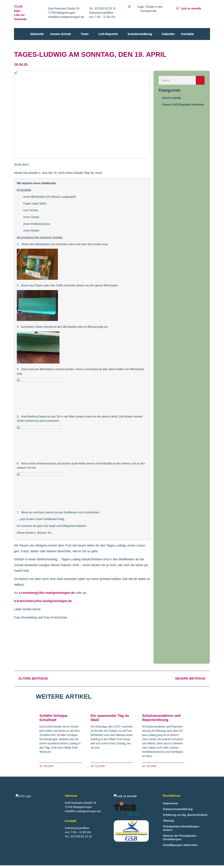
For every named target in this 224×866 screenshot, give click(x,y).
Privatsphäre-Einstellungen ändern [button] (181, 828)
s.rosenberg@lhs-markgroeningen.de (46, 593)
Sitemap (168, 820)
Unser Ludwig (171, 97)
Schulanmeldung (140, 34)
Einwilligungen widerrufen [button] (180, 845)
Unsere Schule (60, 34)
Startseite (37, 34)
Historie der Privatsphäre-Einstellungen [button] (180, 837)
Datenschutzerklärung (178, 809)
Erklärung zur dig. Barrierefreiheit (185, 814)
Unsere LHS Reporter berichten (183, 104)
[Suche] (200, 80)
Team (84, 34)
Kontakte (187, 34)
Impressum (170, 803)
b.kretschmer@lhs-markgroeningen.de (43, 601)
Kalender (168, 34)
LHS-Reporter (108, 34)
